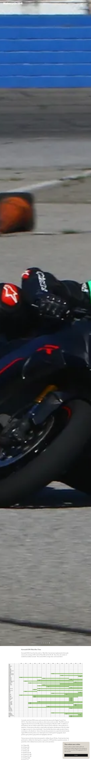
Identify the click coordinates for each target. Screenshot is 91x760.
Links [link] (86, 3)
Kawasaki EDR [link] (54, 3)
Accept (76, 755)
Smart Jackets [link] (71, 3)
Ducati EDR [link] (63, 3)
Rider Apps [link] (80, 3)
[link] (23, 4)
